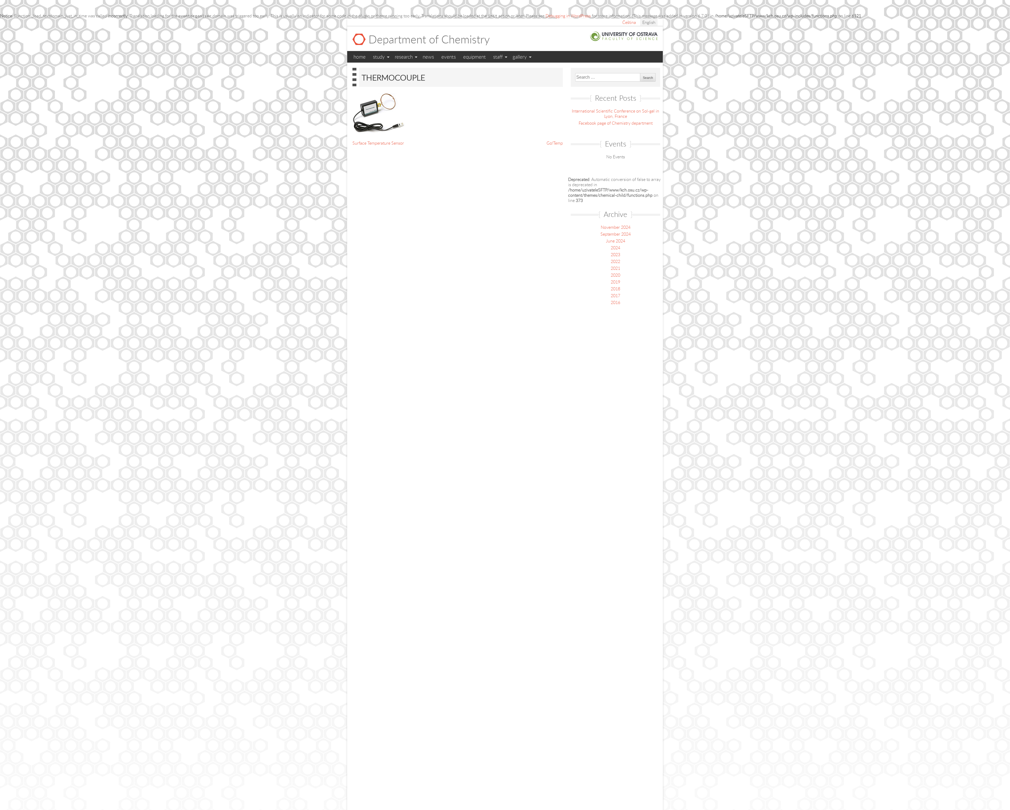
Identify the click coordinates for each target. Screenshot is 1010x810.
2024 (615, 248)
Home (360, 56)
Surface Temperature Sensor (378, 143)
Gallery (520, 56)
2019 (615, 282)
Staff (498, 56)
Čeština (629, 22)
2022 (615, 261)
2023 (615, 254)
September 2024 (615, 234)
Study (379, 56)
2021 (615, 268)
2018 (615, 289)
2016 (615, 302)
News (428, 56)
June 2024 (615, 241)
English (648, 22)
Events (448, 56)
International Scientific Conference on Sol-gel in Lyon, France (615, 113)
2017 (615, 295)
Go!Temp (555, 143)
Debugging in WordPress (568, 16)
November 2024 (615, 227)
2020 (615, 275)
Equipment (474, 56)
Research (404, 56)
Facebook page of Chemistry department (616, 123)
